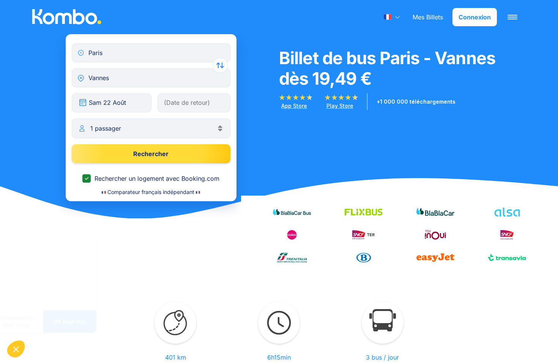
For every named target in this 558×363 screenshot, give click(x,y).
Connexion (475, 17)
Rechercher (151, 154)
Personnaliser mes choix (83, 321)
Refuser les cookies (31, 321)
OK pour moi (137, 321)
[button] (16, 349)
